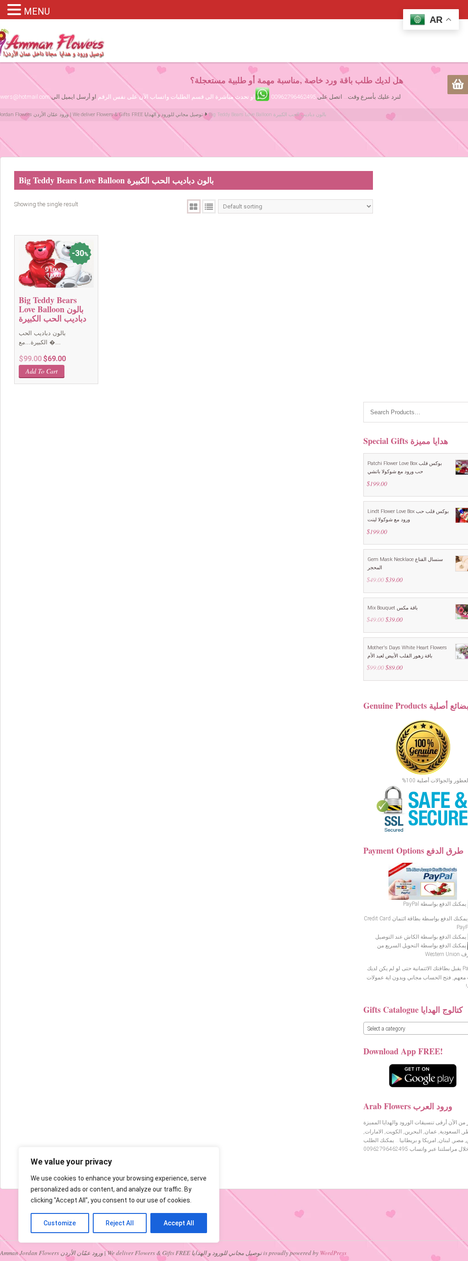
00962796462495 (293, 96)
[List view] (209, 206)
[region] (118, 1195)
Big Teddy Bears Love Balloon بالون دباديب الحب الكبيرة (52, 309)
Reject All (120, 1223)
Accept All (179, 1223)
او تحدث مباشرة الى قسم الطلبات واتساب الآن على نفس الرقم (176, 96)
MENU (37, 11)
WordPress (333, 1253)
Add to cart (42, 371)
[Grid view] (194, 206)
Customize (59, 1223)
